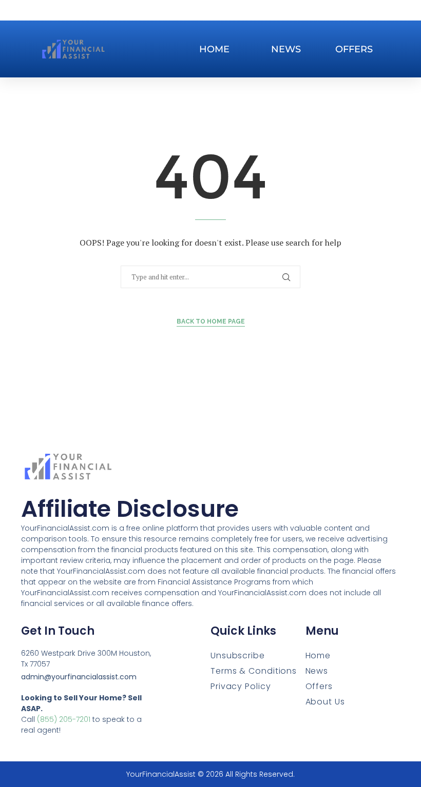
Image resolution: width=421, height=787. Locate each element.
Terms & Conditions (253, 671)
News (286, 49)
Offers (354, 49)
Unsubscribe (237, 655)
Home (214, 49)
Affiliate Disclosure (130, 509)
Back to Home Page (211, 321)
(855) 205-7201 (63, 719)
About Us (325, 702)
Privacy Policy (240, 686)
